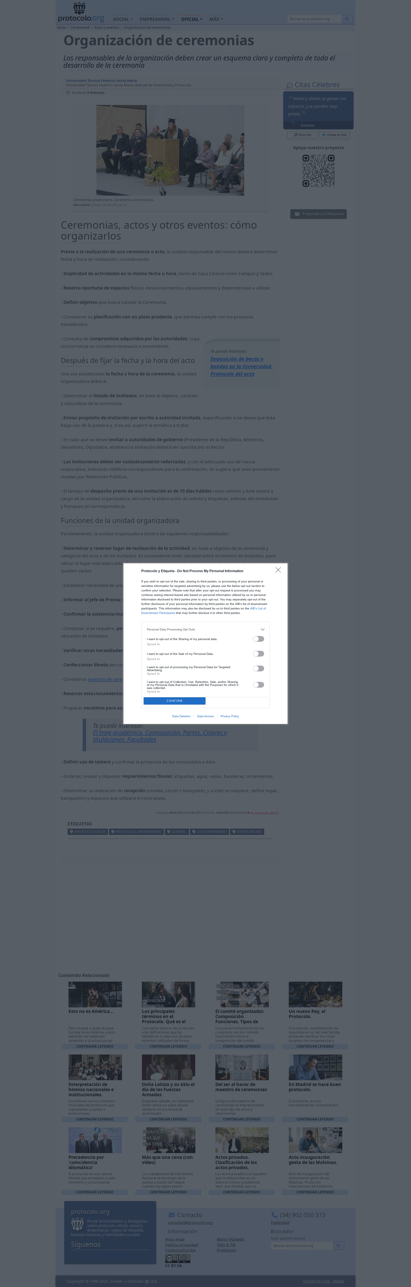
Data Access (205, 716)
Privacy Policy (229, 716)
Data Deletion (181, 716)
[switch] (258, 639)
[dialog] (205, 643)
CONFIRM (175, 700)
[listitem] (205, 629)
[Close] (279, 571)
